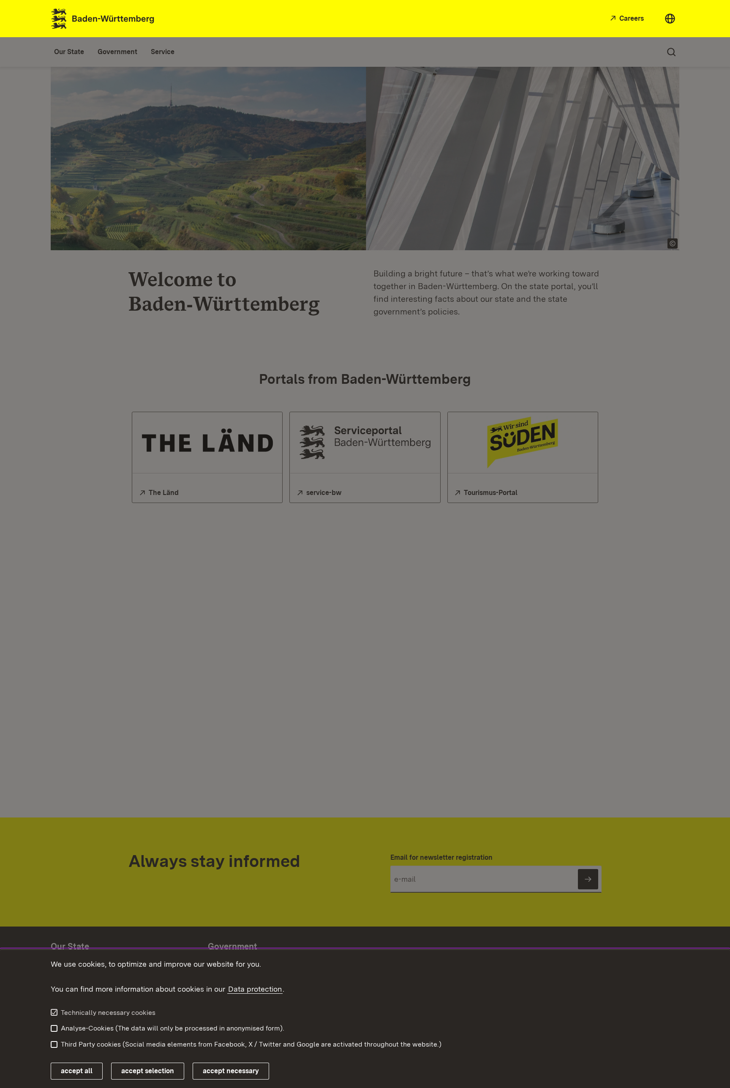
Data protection (255, 988)
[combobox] (670, 18)
